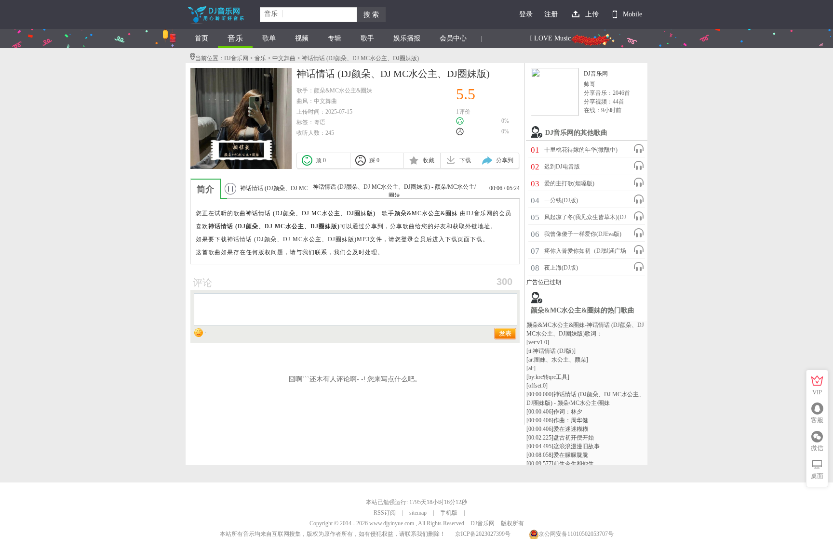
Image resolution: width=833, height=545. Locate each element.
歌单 (269, 38)
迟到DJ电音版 (562, 166)
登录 (526, 14)
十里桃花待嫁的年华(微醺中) (581, 149)
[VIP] (817, 381)
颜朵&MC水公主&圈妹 (343, 90)
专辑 (334, 38)
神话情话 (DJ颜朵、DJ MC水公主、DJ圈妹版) (311, 213)
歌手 (367, 38)
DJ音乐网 (236, 58)
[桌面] (817, 464)
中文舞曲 (284, 58)
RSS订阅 (385, 512)
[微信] (817, 436)
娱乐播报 (406, 38)
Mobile (632, 14)
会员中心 (453, 38)
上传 (592, 14)
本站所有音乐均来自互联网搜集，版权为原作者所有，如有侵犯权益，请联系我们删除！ (332, 534)
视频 (302, 38)
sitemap (418, 512)
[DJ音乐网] (555, 92)
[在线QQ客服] (817, 409)
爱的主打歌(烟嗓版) (569, 183)
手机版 (448, 512)
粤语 (319, 122)
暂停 (230, 188)
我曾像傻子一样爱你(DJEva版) (582, 234)
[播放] (639, 149)
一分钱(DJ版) (561, 200)
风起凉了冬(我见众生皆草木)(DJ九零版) (585, 218)
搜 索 (371, 14)
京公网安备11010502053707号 (576, 534)
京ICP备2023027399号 (483, 534)
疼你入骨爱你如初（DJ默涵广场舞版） (585, 252)
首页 (201, 38)
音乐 (235, 38)
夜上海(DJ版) (561, 267)
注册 (551, 14)
